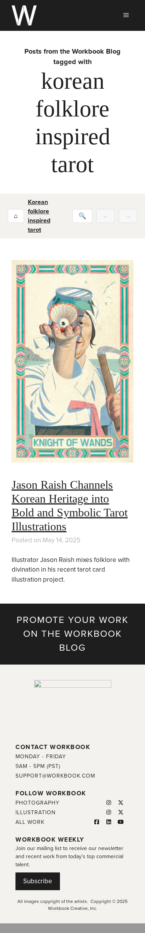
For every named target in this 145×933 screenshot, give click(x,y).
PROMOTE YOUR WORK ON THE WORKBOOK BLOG (72, 633)
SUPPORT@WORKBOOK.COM (55, 776)
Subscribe (37, 881)
